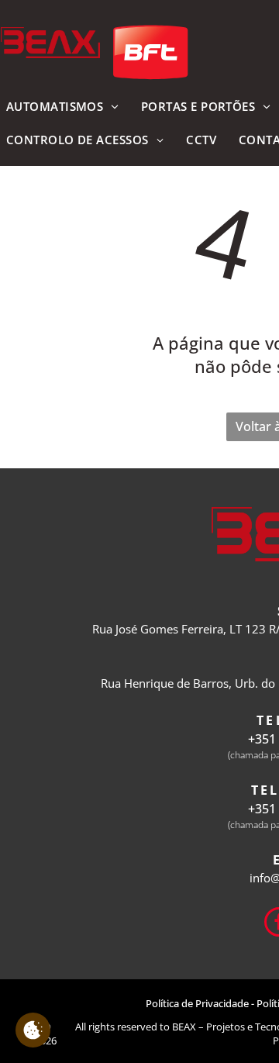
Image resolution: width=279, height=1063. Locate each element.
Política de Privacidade (197, 1003)
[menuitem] (200, 140)
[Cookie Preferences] (33, 1030)
